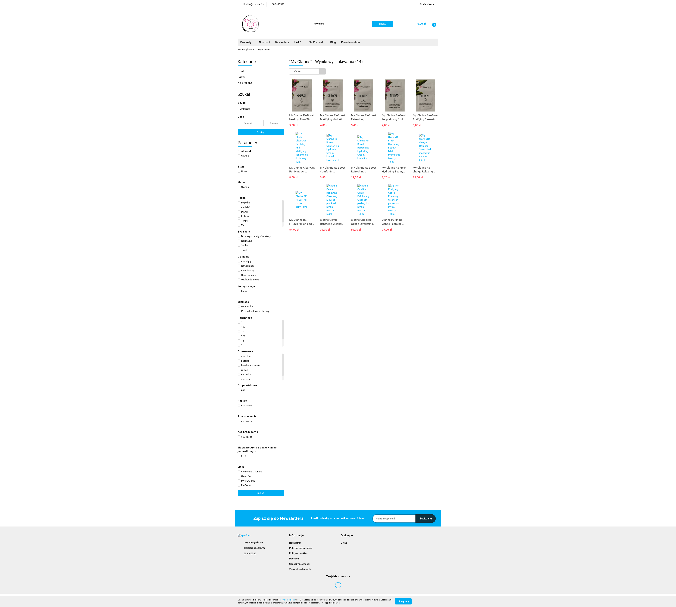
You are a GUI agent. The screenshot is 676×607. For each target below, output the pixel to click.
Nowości (264, 42)
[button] (296, 535)
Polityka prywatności (300, 548)
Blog (333, 42)
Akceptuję (403, 601)
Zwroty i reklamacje (300, 569)
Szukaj (260, 132)
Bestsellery (282, 42)
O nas (344, 542)
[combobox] (307, 71)
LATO (298, 42)
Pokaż (260, 493)
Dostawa (294, 558)
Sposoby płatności (299, 563)
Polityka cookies (298, 553)
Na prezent (245, 83)
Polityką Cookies (287, 600)
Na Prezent (316, 42)
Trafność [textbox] (296, 71)
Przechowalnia (350, 42)
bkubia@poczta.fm (254, 547)
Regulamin (295, 542)
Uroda (242, 71)
